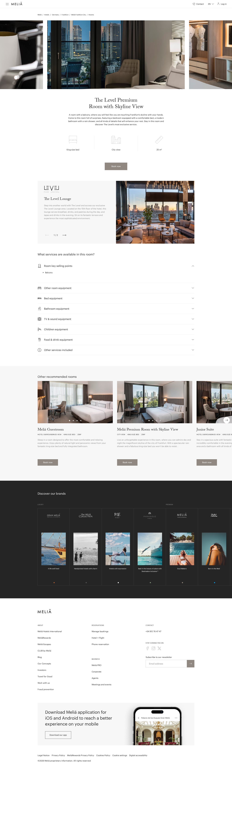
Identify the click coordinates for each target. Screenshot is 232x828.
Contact (150, 625)
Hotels (46, 15)
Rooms (91, 15)
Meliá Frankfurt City (78, 15)
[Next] (64, 235)
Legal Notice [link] (44, 755)
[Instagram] (153, 648)
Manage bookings (100, 631)
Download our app (58, 735)
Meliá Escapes (44, 644)
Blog (40, 657)
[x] (159, 648)
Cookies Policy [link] (103, 755)
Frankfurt (65, 15)
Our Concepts (44, 663)
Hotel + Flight (98, 638)
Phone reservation (100, 644)
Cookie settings (119, 755)
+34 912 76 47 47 (153, 631)
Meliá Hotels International (50, 631)
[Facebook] (147, 648)
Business (96, 659)
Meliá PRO (96, 665)
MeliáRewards (44, 638)
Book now (116, 166)
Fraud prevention (46, 689)
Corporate (96, 671)
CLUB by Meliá (44, 650)
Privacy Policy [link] (58, 755)
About (40, 625)
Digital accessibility (138, 755)
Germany (55, 15)
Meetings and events (101, 684)
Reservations (98, 625)
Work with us (44, 683)
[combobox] (211, 4)
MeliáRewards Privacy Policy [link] (80, 755)
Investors (42, 670)
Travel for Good (45, 676)
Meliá (39, 15)
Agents (95, 678)
